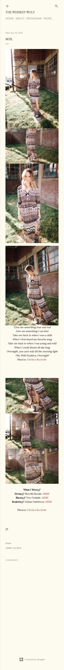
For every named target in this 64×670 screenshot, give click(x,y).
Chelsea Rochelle (37, 359)
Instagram (34, 18)
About (20, 18)
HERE (46, 493)
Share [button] (8, 543)
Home (9, 18)
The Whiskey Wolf (20, 12)
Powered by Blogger (35, 659)
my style (17, 548)
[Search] (56, 5)
